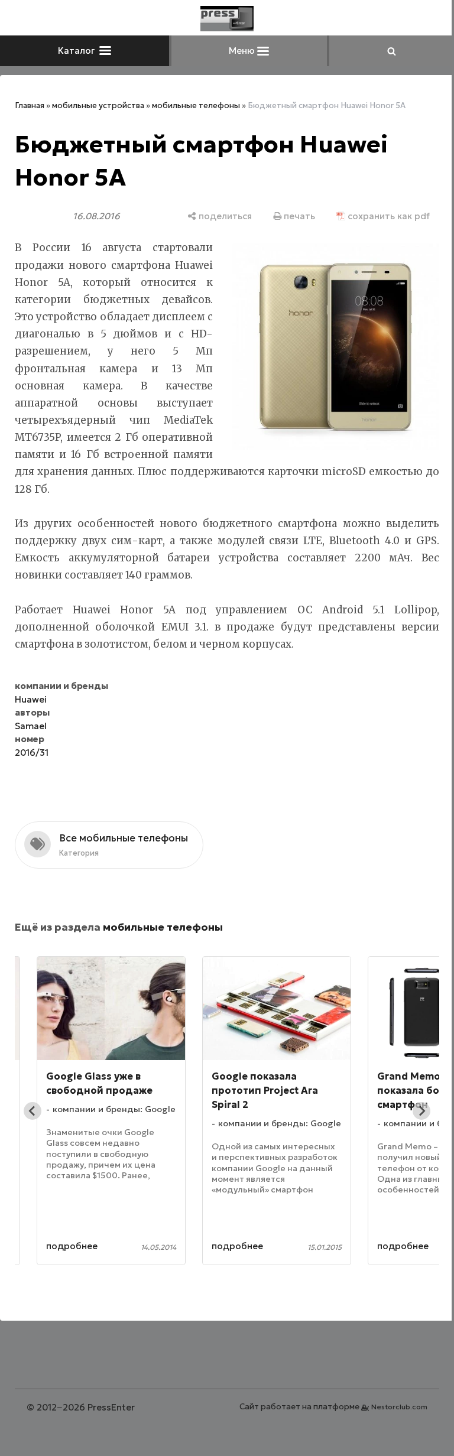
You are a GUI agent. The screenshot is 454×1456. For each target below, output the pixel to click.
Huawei (31, 699)
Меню (243, 50)
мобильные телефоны (196, 105)
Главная (29, 105)
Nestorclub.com (399, 1406)
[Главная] (227, 18)
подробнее (72, 1246)
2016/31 (31, 752)
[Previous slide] (32, 1111)
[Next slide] (421, 1111)
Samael (31, 726)
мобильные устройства (98, 105)
